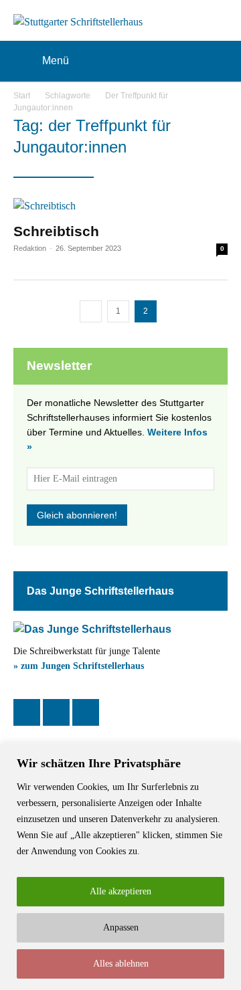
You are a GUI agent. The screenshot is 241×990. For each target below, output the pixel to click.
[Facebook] (26, 712)
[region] (120, 866)
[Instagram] (56, 712)
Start (21, 95)
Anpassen (121, 927)
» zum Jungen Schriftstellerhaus (78, 666)
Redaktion (29, 248)
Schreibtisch (56, 231)
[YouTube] (85, 712)
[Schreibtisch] (120, 206)
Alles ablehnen (121, 964)
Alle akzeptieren (120, 891)
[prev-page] (91, 311)
